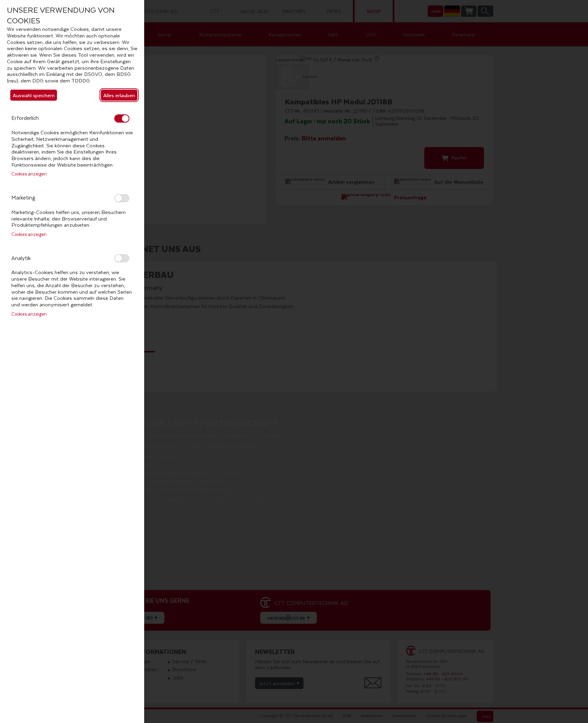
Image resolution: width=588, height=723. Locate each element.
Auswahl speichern (34, 95)
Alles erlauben (119, 95)
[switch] (121, 118)
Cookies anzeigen (29, 174)
